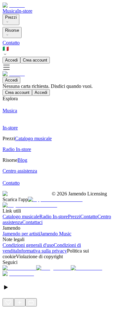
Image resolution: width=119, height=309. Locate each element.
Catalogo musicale (21, 216)
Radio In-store (53, 216)
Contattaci (32, 222)
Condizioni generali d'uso (28, 245)
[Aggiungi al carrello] (31, 302)
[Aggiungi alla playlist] (19, 302)
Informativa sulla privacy (42, 250)
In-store (24, 11)
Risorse (12, 30)
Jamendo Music (55, 233)
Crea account (35, 60)
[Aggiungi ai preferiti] (8, 302)
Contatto (11, 42)
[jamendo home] (14, 5)
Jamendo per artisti (21, 233)
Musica (10, 11)
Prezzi (11, 17)
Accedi (11, 60)
